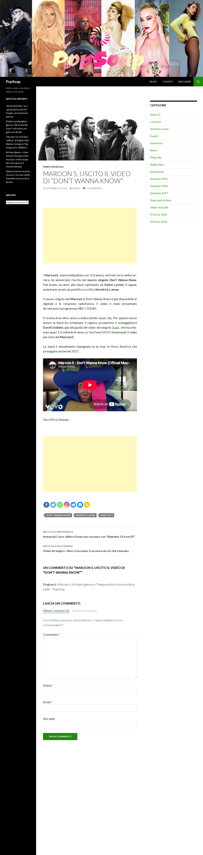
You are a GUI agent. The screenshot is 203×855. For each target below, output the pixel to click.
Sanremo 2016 (159, 186)
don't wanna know (58, 515)
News (153, 150)
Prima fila (155, 157)
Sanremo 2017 (159, 193)
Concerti (155, 121)
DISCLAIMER (184, 81)
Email (48, 702)
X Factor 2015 (158, 214)
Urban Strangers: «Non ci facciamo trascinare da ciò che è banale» (86, 549)
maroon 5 (107, 515)
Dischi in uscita (159, 129)
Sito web (49, 718)
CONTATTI (167, 81)
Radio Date (157, 164)
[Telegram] (73, 505)
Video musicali (53, 166)
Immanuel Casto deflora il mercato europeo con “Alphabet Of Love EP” (89, 534)
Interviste (156, 143)
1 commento (94, 188)
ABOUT (153, 81)
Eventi (154, 136)
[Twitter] (53, 505)
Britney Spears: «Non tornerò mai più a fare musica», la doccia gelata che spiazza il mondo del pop (17, 159)
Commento (51, 634)
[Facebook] (46, 505)
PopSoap (13, 81)
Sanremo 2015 (159, 178)
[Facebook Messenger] (80, 505)
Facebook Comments (84, 610)
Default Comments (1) (56, 610)
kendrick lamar (85, 515)
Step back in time (160, 200)
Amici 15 (155, 114)
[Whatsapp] (60, 505)
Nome (48, 685)
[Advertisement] (90, 235)
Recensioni (157, 171)
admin (76, 188)
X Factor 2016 (158, 221)
